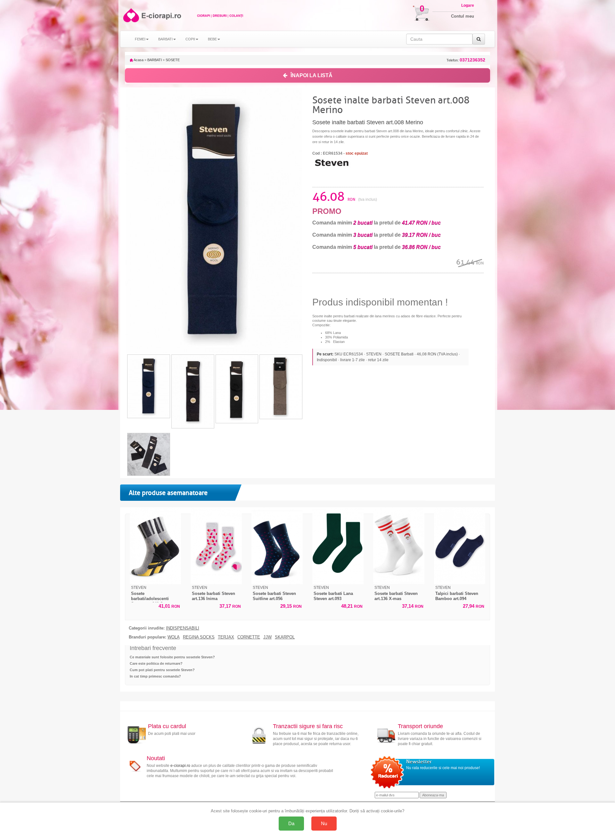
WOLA (174, 637)
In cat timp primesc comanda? (155, 676)
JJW (267, 637)
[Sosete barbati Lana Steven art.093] (338, 545)
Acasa (138, 60)
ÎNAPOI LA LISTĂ (311, 75)
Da (291, 823)
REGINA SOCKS (199, 637)
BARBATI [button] (165, 39)
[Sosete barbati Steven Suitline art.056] (277, 545)
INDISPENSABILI (182, 628)
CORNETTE (248, 637)
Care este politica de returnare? (156, 663)
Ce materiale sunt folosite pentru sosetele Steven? (172, 657)
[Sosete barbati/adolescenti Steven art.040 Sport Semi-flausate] (155, 545)
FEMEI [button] (140, 39)
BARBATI (154, 60)
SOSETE (173, 60)
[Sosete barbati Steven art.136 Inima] (216, 545)
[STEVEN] (331, 162)
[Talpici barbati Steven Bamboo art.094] (459, 545)
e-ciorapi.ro (180, 765)
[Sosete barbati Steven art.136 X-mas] (398, 545)
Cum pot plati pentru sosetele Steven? (162, 670)
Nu (324, 823)
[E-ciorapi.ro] (130, 15)
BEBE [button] (212, 39)
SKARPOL (285, 637)
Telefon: (466, 60)
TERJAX (226, 637)
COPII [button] (190, 39)
